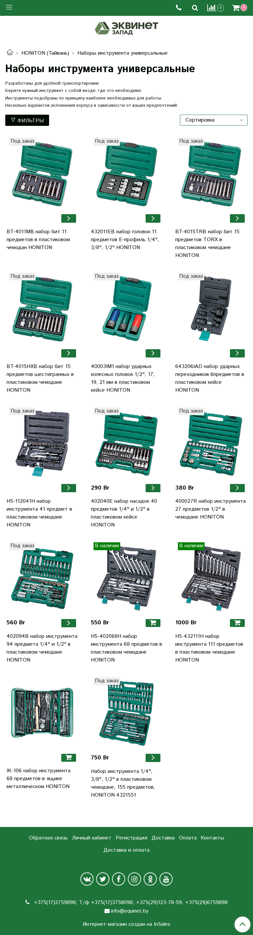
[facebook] (118, 879)
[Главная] (10, 53)
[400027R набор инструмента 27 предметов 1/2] (210, 443)
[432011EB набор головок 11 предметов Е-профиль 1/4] (126, 173)
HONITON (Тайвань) (45, 53)
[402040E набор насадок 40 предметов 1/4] (126, 443)
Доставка (163, 838)
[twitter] (102, 879)
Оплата (188, 838)
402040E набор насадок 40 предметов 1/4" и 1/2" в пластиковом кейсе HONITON (124, 513)
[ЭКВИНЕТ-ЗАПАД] (126, 27)
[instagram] (134, 879)
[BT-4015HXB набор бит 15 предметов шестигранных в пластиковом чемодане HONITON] (42, 308)
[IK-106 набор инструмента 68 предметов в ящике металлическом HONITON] (42, 713)
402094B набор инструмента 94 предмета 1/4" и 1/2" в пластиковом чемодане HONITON (42, 648)
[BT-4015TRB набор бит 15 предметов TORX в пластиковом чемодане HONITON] (210, 173)
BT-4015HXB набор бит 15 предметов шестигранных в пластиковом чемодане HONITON (40, 378)
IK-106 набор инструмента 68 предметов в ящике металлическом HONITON (38, 778)
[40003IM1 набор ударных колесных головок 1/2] (126, 308)
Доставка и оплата (126, 850)
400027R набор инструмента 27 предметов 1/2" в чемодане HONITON (210, 509)
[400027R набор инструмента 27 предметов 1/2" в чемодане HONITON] (237, 488)
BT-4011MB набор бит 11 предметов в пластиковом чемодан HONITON (38, 239)
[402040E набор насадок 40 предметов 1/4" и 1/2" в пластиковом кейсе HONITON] (153, 488)
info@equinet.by (130, 911)
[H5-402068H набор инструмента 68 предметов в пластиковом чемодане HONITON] (126, 577)
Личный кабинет (91, 838)
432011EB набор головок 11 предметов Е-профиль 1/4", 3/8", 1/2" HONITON (125, 239)
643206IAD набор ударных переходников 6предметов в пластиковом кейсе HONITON (209, 378)
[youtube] (166, 879)
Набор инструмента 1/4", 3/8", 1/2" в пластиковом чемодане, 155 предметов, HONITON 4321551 (123, 783)
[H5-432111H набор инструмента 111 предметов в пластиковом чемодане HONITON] (210, 577)
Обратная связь (48, 838)
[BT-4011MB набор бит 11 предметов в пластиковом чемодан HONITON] (42, 173)
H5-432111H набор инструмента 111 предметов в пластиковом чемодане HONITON (209, 648)
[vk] (87, 879)
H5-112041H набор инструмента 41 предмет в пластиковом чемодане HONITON (39, 513)
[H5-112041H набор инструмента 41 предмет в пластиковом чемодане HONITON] (42, 443)
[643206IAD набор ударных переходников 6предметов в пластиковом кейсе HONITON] (210, 308)
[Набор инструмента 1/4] (126, 713)
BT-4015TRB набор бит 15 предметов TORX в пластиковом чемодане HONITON (207, 243)
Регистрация (131, 838)
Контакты (212, 838)
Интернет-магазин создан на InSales (126, 924)
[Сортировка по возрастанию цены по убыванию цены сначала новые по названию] (214, 120)
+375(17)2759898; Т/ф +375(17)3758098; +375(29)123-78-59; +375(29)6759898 (130, 902)
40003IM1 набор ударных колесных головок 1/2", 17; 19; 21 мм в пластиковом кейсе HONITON (123, 378)
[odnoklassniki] (150, 879)
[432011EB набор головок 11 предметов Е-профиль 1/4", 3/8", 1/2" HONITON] (153, 218)
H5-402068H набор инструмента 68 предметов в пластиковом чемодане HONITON (126, 648)
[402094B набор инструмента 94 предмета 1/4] (42, 577)
